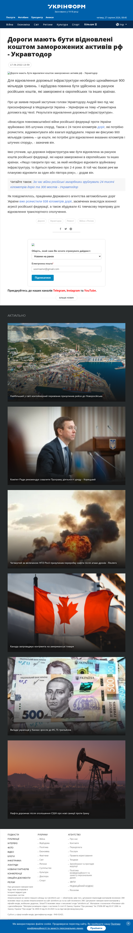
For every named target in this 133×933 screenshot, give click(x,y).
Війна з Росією (86, 221)
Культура (62, 24)
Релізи (11, 882)
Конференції (15, 873)
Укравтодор (55, 221)
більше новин (66, 298)
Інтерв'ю (12, 843)
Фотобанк (23, 17)
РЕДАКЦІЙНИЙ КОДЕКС (82, 886)
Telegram (59, 290)
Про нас (74, 839)
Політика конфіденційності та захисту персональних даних (81, 874)
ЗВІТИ (73, 882)
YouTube (90, 290)
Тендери (74, 860)
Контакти (74, 843)
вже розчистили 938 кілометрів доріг (45, 201)
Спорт (76, 24)
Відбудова (44, 843)
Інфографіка (14, 860)
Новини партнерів (18, 869)
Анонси (50, 17)
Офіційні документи (19, 878)
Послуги (10, 17)
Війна (9, 24)
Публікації (13, 839)
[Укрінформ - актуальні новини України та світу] (66, 6)
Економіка (23, 24)
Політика (43, 847)
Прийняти (96, 928)
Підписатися (43, 277)
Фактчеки (43, 855)
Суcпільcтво (45, 868)
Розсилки (74, 890)
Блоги (11, 856)
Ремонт (70, 221)
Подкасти (13, 835)
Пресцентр (37, 17)
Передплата (76, 847)
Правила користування (81, 855)
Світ (36, 24)
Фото (10, 847)
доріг (100, 127)
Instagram (73, 290)
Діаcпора (43, 876)
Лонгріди (13, 865)
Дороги (41, 221)
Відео (11, 852)
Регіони (47, 24)
